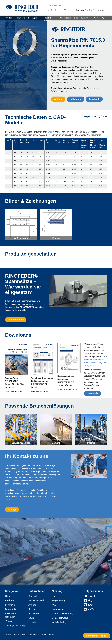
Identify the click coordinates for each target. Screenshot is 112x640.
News (31, 618)
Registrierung (58, 600)
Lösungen (32, 18)
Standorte (33, 596)
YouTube (92, 609)
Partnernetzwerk (36, 600)
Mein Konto (96, 19)
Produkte (9, 18)
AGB (54, 605)
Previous (11, 430)
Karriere (32, 609)
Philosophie (33, 613)
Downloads (94, 99)
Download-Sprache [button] (13, 391)
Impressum (57, 609)
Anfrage (58, 99)
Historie (32, 622)
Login (50, 132)
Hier (49, 135)
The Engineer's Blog (15, 625)
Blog (76, 18)
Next (100, 430)
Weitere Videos (16, 319)
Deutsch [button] (52, 10)
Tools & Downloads (48, 19)
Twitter (91, 605)
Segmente (21, 18)
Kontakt (84, 18)
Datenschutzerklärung (62, 613)
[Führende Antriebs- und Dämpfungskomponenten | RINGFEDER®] (21, 8)
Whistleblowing (59, 622)
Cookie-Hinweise (60, 618)
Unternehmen (65, 18)
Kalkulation (75, 99)
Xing (90, 600)
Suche (103, 18)
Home (8, 596)
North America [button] (54, 5)
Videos (8, 621)
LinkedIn (92, 596)
